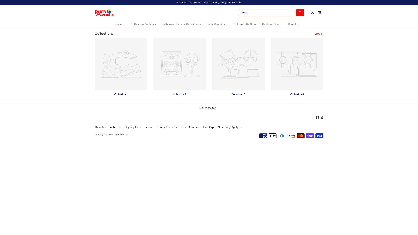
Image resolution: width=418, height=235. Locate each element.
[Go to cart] (320, 12)
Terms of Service (189, 127)
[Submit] (300, 12)
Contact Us (115, 127)
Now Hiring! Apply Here (231, 127)
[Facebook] (317, 117)
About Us (100, 127)
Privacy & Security (167, 127)
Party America (121, 134)
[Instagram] (322, 117)
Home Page (208, 127)
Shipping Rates (133, 127)
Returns (149, 127)
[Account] (312, 12)
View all (319, 34)
